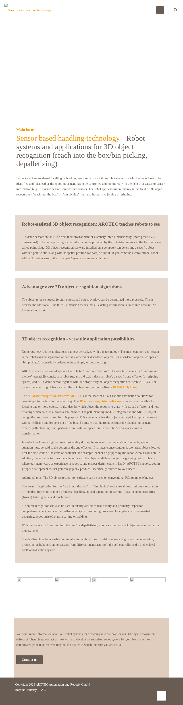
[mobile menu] (160, 10)
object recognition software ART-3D (56, 396)
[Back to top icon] (161, 696)
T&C (42, 690)
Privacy (32, 690)
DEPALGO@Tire (125, 387)
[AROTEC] (27, 10)
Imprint (20, 690)
